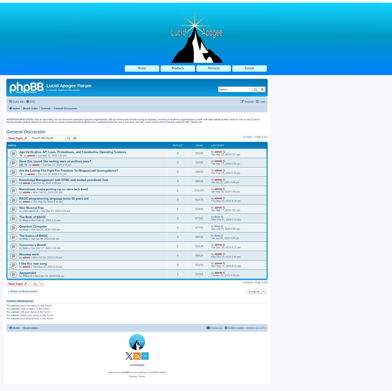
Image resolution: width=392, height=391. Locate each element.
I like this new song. (33, 263)
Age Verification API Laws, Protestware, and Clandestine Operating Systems (72, 152)
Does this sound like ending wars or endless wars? (55, 161)
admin (31, 155)
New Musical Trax (31, 208)
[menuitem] (30, 101)
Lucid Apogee (137, 365)
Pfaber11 (27, 276)
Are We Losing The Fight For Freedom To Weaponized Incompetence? (68, 170)
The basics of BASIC (33, 235)
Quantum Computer (33, 226)
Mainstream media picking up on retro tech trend (53, 189)
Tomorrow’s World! (32, 245)
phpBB (125, 372)
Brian (25, 220)
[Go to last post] (224, 151)
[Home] (27, 87)
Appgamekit (27, 273)
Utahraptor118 (30, 211)
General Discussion (25, 131)
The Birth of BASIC (32, 217)
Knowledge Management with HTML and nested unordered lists (63, 180)
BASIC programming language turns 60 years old (53, 198)
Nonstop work (29, 254)
